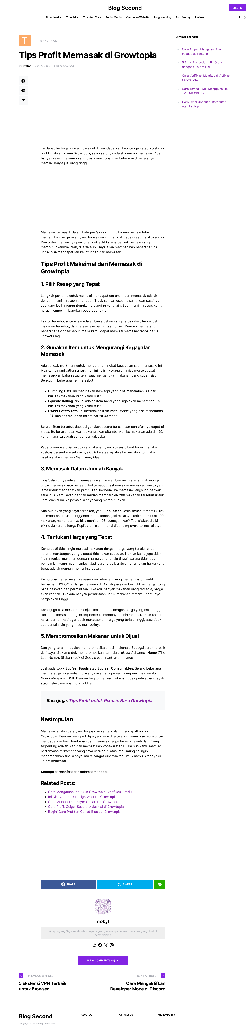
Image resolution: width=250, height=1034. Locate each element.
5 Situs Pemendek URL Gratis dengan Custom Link (202, 65)
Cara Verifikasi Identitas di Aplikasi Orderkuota (206, 78)
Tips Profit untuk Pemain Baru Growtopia (110, 700)
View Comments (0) (101, 960)
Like (235, 7)
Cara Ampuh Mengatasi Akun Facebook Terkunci (202, 51)
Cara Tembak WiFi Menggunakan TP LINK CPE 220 (205, 91)
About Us (86, 1014)
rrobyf (27, 65)
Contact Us (126, 1014)
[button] (244, 17)
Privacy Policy (166, 1014)
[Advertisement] (103, 103)
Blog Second (125, 7)
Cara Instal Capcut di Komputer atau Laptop (204, 104)
